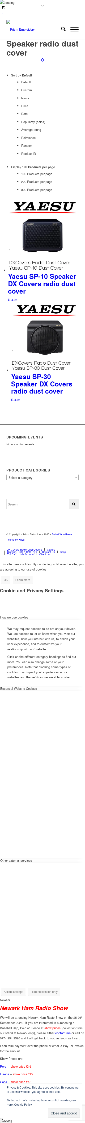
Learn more (22, 580)
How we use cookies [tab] (14, 617)
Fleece (4, 1074)
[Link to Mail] (75, 544)
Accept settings (13, 992)
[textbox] (42, 477)
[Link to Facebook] (68, 544)
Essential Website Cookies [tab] (18, 688)
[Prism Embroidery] (35, 29)
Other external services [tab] (16, 860)
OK (6, 580)
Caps (3, 1082)
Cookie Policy (23, 1104)
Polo (3, 1066)
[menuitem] (61, 29)
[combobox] (42, 477)
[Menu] (72, 29)
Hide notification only (44, 992)
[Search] (61, 29)
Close (6, 1120)
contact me (63, 1033)
